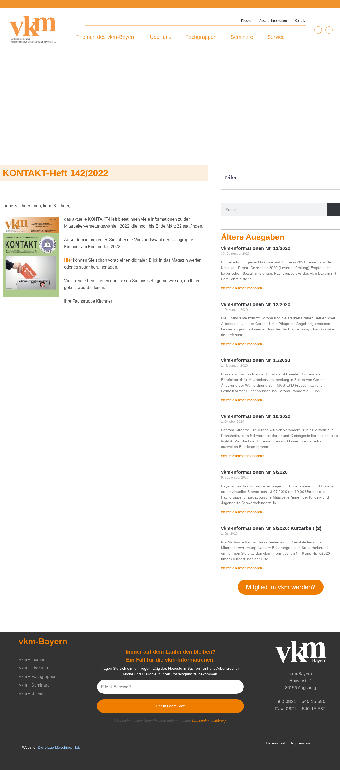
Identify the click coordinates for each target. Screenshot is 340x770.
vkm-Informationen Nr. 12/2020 (255, 304)
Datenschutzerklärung (209, 721)
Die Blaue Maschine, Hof (58, 747)
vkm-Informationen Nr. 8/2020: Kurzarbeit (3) (271, 528)
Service (276, 37)
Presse (246, 21)
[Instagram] (318, 30)
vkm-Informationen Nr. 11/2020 (255, 360)
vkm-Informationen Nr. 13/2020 (255, 248)
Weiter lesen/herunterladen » (243, 288)
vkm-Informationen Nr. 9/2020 (254, 472)
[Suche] (333, 209)
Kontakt (300, 21)
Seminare (242, 37)
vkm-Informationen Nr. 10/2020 (255, 416)
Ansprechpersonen (273, 21)
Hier (68, 260)
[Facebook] (329, 30)
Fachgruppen (200, 37)
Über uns (160, 37)
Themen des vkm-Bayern (106, 37)
